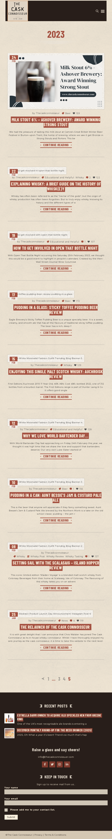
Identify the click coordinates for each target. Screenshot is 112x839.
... (88, 724)
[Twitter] (52, 764)
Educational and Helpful (59, 178)
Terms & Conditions (55, 835)
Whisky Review (55, 556)
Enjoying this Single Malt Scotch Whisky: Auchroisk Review (56, 374)
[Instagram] (60, 764)
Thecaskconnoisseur (48, 113)
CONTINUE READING (56, 145)
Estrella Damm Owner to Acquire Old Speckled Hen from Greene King (59, 717)
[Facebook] (45, 764)
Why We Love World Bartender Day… (55, 435)
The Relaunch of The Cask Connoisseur (56, 626)
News (65, 621)
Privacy (38, 835)
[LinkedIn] (67, 764)
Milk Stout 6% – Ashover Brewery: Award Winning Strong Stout (56, 122)
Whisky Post (37, 556)
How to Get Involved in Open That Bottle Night (56, 248)
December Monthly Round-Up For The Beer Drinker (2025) (54, 730)
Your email (11, 798)
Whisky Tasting (74, 556)
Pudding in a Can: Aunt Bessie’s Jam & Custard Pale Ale (56, 497)
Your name (11, 787)
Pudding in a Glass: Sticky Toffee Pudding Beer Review (56, 310)
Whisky (80, 178)
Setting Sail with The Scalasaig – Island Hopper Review (56, 565)
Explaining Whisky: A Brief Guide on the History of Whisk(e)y (56, 186)
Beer (68, 113)
